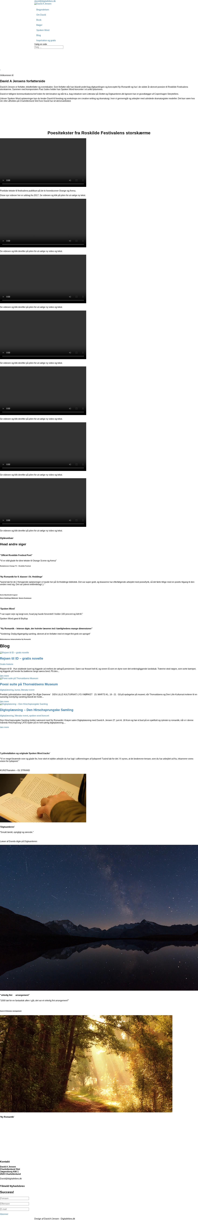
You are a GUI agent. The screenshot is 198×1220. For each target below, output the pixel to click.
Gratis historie (6, 664)
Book (38, 20)
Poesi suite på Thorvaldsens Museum (29, 684)
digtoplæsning (7, 690)
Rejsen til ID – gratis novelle (21, 658)
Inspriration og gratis (46, 40)
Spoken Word (42, 30)
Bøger (39, 25)
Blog (38, 35)
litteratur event (27, 690)
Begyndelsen (42, 10)
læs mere (4, 676)
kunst (17, 690)
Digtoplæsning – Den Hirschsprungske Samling (36, 710)
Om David (41, 15)
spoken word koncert (39, 716)
